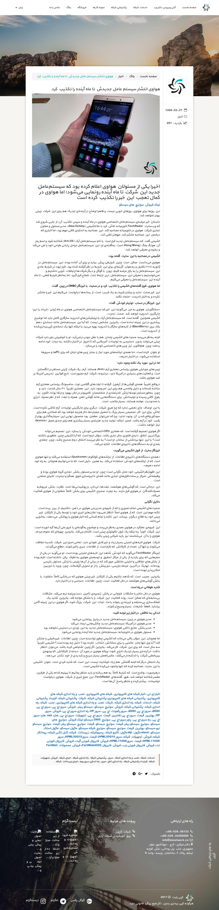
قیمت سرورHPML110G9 (125, 741)
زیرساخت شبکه (79, 732)
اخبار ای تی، (153, 694)
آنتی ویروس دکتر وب (165, 7)
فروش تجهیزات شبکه (137, 737)
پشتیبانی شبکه (119, 7)
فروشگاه (81, 7)
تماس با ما (54, 7)
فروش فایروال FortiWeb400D (101, 745)
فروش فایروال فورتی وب (138, 745)
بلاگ (68, 7)
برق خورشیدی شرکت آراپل (114, 836)
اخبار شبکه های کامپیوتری (129, 694)
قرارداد (52, 698)
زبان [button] (20, 7)
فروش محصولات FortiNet (63, 745)
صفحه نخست (187, 7)
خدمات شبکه (140, 7)
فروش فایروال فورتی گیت (91, 741)
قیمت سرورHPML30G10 (80, 737)
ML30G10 (108, 737)
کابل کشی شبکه (58, 732)
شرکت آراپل (123, 831)
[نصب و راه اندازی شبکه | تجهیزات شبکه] (189, 897)
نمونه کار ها (98, 7)
